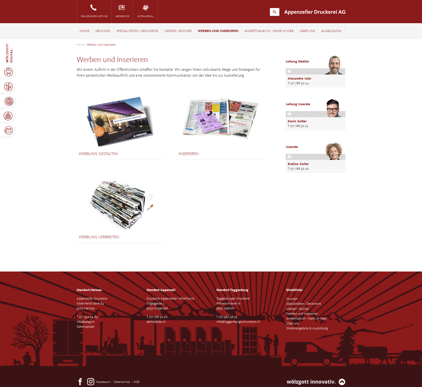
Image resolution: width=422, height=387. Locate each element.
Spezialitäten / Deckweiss (137, 31)
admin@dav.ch (156, 322)
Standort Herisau (89, 290)
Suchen (274, 12)
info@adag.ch (86, 322)
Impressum (103, 382)
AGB (136, 382)
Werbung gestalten (98, 154)
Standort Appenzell (161, 290)
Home (84, 31)
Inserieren (189, 154)
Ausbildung (331, 31)
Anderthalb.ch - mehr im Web (269, 31)
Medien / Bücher (178, 31)
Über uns (307, 31)
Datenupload (85, 326)
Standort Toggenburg (232, 290)
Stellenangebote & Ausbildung (307, 328)
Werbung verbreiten (99, 237)
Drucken (102, 31)
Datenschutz (122, 382)
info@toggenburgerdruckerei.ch (238, 322)
